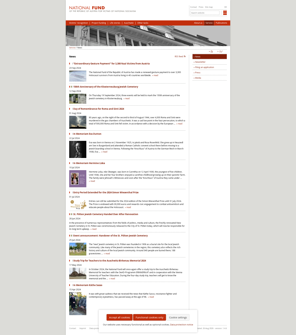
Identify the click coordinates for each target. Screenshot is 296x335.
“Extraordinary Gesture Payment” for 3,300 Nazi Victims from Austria (111, 63)
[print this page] (211, 52)
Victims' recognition (78, 23)
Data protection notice (181, 324)
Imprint (82, 328)
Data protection (96, 328)
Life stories (115, 23)
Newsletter (200, 61)
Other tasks (142, 23)
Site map (209, 7)
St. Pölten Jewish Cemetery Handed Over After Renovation (105, 214)
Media (198, 77)
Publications (221, 23)
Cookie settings (178, 317)
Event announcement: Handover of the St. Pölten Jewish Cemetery (110, 235)
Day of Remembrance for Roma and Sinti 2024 (98, 108)
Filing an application (204, 67)
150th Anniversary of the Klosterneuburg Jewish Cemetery (105, 86)
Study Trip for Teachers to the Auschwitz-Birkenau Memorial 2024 (109, 260)
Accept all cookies (119, 317)
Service (209, 23)
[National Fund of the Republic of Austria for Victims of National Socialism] (102, 11)
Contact (193, 7)
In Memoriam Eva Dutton (87, 133)
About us (198, 23)
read (156, 75)
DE (225, 7)
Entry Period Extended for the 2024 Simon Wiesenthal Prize (106, 192)
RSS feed (179, 56)
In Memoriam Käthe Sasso (87, 285)
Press (201, 7)
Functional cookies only (149, 317)
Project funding (99, 23)
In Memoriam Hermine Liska (89, 163)
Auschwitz (129, 23)
